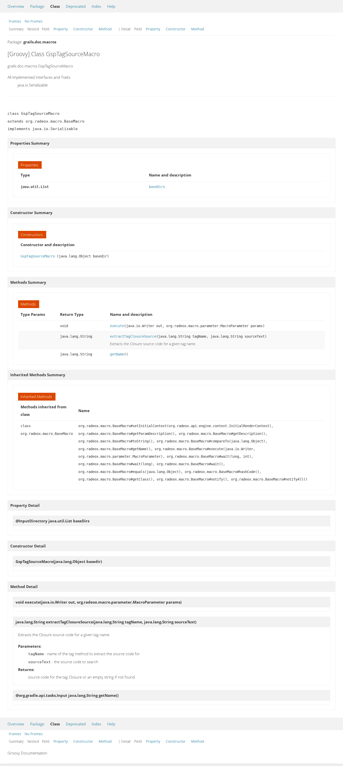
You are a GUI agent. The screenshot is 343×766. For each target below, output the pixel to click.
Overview (16, 6)
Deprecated (76, 6)
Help (111, 6)
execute (117, 326)
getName (117, 354)
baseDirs (157, 187)
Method (105, 29)
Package (37, 6)
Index (96, 6)
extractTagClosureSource (133, 336)
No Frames (34, 21)
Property (60, 29)
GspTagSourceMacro (38, 256)
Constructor (83, 29)
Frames (15, 21)
